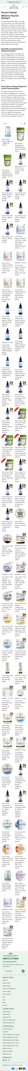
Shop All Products (7, 1029)
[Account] (23, 6)
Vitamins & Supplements (9, 988)
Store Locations (7, 991)
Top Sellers (5, 1032)
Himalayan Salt (6, 1017)
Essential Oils (6, 1014)
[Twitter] (9, 1060)
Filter (5, 123)
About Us (5, 980)
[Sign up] (23, 971)
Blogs (4, 1002)
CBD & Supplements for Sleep (11, 1040)
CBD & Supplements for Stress (11, 1043)
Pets (4, 997)
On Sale (5, 1005)
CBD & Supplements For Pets (10, 1046)
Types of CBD (6, 983)
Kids (4, 1000)
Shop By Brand (7, 994)
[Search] (5, 6)
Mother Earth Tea (7, 1048)
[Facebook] (3, 1060)
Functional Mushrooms (9, 1023)
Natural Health (6, 986)
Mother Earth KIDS (7, 1051)
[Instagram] (6, 1060)
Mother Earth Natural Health (14, 1065)
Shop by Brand (7, 1011)
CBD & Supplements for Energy (11, 1034)
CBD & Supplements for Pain (10, 1037)
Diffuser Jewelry (7, 1054)
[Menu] (1, 6)
